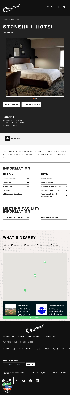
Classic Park (23, 305)
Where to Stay (43, 245)
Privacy (35, 372)
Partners (29, 348)
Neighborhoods (27, 342)
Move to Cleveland (55, 349)
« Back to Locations (11, 20)
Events (21, 337)
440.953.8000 (11, 125)
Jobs (63, 348)
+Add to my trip (31, 105)
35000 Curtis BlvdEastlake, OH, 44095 (15, 121)
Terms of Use (44, 373)
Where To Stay (51, 337)
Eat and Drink (34, 337)
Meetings (6, 348)
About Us (47, 349)
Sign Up (30, 364)
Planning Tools (10, 342)
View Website (11, 105)
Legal (55, 372)
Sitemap (63, 372)
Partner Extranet (39, 349)
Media (21, 348)
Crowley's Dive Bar (56, 305)
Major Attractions (11, 249)
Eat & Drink (31, 245)
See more (35, 317)
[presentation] (14, 138)
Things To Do (17, 245)
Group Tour (14, 349)
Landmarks (56, 245)
